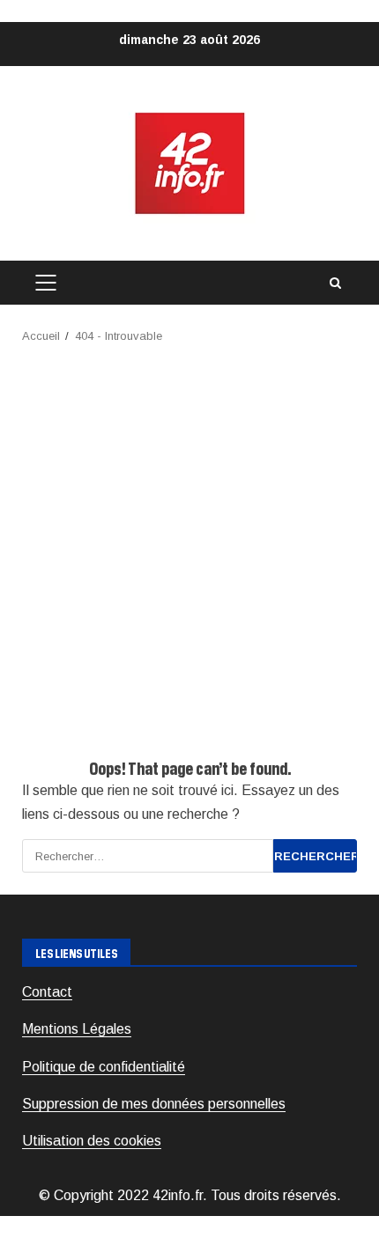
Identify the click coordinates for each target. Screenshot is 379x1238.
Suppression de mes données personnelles (154, 1103)
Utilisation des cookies (91, 1140)
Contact (47, 991)
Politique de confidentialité (103, 1066)
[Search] (335, 283)
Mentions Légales (76, 1028)
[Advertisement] (189, 544)
